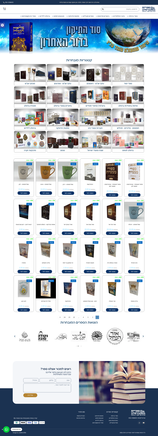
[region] (79, 36)
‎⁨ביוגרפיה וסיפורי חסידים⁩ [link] (95, 106)
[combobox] (120, 9)
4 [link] (83, 317)
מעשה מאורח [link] (90, 263)
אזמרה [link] (24, 263)
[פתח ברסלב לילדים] (38, 16)
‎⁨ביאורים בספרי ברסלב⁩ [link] (63, 106)
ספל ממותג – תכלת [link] (134, 224)
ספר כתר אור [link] (112, 224)
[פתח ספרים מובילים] (81, 16)
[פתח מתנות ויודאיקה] (67, 16)
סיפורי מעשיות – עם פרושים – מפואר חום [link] (112, 185)
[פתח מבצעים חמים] (52, 16)
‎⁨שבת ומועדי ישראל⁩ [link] (95, 150)
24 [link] (65, 317)
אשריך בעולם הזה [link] (112, 263)
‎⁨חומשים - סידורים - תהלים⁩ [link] (128, 128)
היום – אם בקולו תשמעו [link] (90, 301)
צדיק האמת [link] (134, 301)
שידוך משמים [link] (46, 263)
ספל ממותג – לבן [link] (24, 184)
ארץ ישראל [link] (134, 263)
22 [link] (74, 317)
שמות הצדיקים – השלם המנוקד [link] (46, 224)
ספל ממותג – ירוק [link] (68, 184)
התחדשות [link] (90, 184)
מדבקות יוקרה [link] (30, 150)
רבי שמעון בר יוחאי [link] (68, 263)
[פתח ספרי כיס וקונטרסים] (20, 16)
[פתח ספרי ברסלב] (127, 16)
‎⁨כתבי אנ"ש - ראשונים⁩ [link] (95, 83)
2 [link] (92, 317)
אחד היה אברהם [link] (46, 301)
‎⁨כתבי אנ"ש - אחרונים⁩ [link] (62, 83)
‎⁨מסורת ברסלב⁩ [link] (30, 106)
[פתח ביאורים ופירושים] (96, 16)
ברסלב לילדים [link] (30, 128)
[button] (1, 36)
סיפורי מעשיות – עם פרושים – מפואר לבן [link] (134, 185)
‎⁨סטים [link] (62, 150)
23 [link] (69, 317)
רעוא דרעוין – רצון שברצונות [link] (24, 224)
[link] (2, 25)
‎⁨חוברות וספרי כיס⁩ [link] (95, 128)
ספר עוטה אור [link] (90, 224)
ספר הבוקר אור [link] (68, 224)
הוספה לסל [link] (134, 195)
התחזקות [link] (68, 301)
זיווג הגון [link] (23, 301)
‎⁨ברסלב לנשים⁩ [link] (128, 150)
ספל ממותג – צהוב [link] (45, 184)
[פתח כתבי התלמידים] (112, 16)
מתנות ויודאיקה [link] (62, 128)
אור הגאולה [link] (112, 301)
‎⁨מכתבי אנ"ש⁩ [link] (30, 83)
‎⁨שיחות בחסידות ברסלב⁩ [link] (128, 106)
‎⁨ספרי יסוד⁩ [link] (128, 83)
